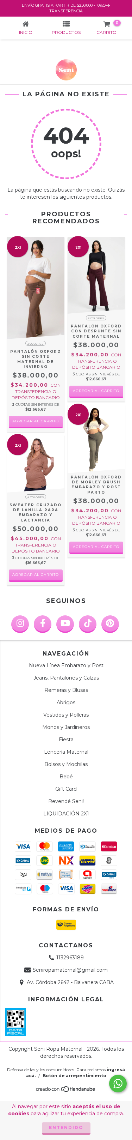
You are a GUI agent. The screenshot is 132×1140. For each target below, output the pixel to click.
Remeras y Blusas (66, 690)
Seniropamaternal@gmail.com (70, 970)
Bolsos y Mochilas (66, 764)
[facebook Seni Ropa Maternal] (42, 624)
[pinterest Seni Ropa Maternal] (110, 624)
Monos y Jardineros (66, 727)
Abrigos (66, 702)
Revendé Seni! (66, 801)
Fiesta (66, 739)
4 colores (35, 497)
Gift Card (66, 789)
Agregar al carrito (35, 421)
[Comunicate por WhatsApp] (118, 1083)
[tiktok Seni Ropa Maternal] (87, 624)
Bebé (66, 776)
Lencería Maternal (66, 752)
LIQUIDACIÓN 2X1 (66, 813)
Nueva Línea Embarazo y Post (66, 665)
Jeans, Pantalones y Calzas (66, 678)
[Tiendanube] (66, 1090)
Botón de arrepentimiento (74, 1075)
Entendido (66, 1127)
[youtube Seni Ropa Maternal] (65, 624)
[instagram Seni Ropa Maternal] (20, 624)
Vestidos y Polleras (66, 715)
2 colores (35, 343)
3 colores (96, 318)
